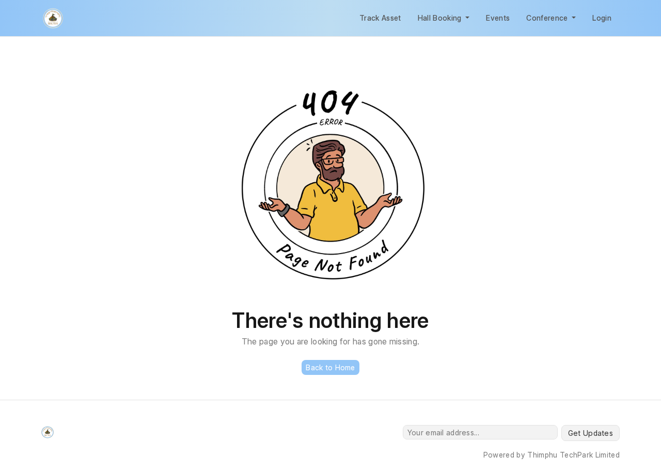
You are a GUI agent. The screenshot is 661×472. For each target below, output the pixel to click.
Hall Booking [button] (441, 17)
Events (498, 17)
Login (601, 17)
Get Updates (590, 433)
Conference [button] (548, 17)
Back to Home (330, 367)
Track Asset (380, 17)
